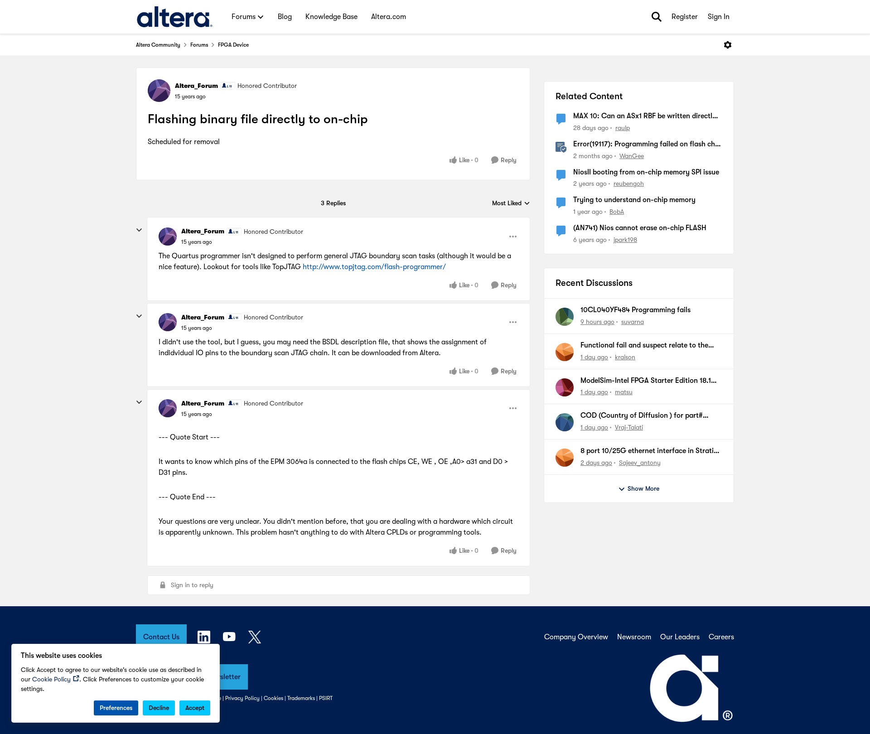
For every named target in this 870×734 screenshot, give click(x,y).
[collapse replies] (139, 230)
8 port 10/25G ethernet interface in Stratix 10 (648, 451)
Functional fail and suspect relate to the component (644, 345)
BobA (616, 211)
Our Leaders (680, 637)
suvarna (632, 321)
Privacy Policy (242, 698)
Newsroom (634, 637)
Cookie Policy (51, 679)
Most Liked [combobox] (511, 203)
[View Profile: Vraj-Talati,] (565, 422)
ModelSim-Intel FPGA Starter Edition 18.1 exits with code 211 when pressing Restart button (646, 381)
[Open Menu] (727, 45)
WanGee (631, 155)
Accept (194, 707)
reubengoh (629, 183)
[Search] (656, 16)
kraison (625, 357)
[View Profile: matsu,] (565, 387)
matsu (624, 392)
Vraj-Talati (629, 427)
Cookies (273, 698)
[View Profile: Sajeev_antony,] (565, 458)
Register (685, 17)
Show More (643, 488)
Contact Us (161, 637)
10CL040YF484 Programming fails (635, 310)
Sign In (719, 17)
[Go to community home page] (174, 16)
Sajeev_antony (640, 462)
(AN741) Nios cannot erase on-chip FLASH (639, 228)
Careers (721, 637)
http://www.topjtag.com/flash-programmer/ (374, 267)
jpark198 (625, 239)
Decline (159, 707)
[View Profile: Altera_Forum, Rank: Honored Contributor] (159, 90)
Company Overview (576, 637)
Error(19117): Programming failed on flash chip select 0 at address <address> (647, 144)
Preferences (116, 707)
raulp (622, 127)
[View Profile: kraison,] (565, 352)
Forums (199, 45)
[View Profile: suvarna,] (565, 317)
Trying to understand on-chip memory (634, 200)
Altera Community (158, 45)
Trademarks (301, 698)
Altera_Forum (196, 85)
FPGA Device (233, 45)
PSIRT (326, 698)
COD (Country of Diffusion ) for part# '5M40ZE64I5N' (641, 415)
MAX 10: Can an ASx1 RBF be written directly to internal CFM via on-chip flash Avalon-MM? (647, 116)
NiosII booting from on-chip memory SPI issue (646, 172)
